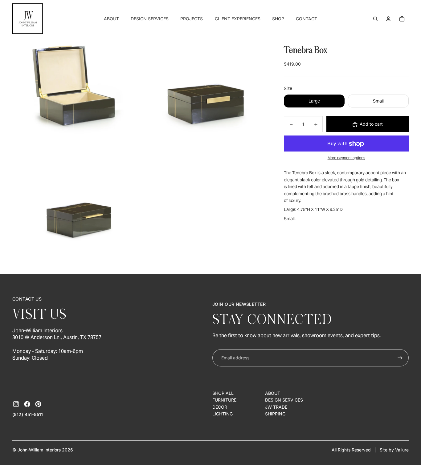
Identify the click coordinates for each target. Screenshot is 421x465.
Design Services (284, 399)
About (272, 393)
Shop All (223, 393)
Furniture (224, 399)
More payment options (346, 158)
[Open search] (375, 19)
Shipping (275, 413)
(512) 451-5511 (27, 414)
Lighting (222, 413)
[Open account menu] (388, 19)
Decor (219, 407)
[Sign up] (400, 358)
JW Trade (276, 407)
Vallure (402, 449)
